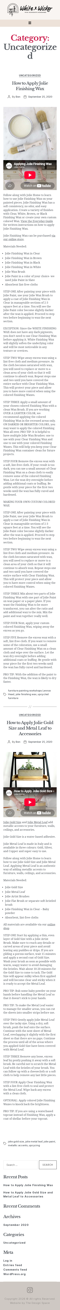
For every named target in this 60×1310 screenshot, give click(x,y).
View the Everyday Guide (37, 221)
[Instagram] (30, 1290)
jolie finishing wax (26, 694)
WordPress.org (14, 1274)
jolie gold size (16, 1141)
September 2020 (16, 1225)
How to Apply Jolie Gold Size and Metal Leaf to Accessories (30, 728)
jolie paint (49, 1141)
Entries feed (12, 1265)
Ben (18, 96)
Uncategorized (30, 75)
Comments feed (15, 1269)
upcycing (34, 1145)
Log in (7, 1260)
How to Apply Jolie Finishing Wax (28, 1185)
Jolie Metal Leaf (38, 822)
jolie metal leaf (33, 1141)
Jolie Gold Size (12, 822)
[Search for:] (20, 1166)
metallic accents (18, 1145)
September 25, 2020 (40, 96)
